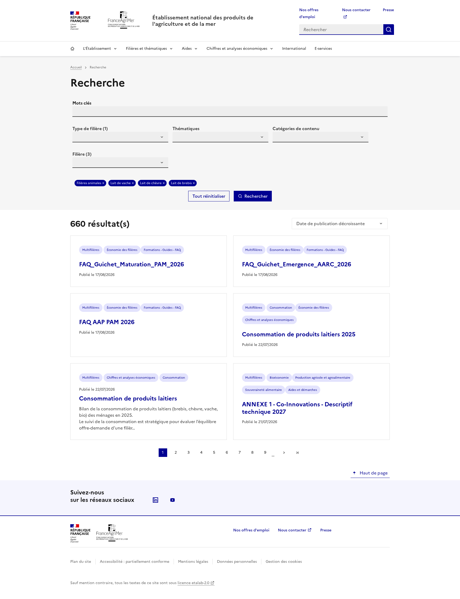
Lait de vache (120, 183)
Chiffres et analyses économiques (237, 48)
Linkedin (155, 500)
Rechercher (388, 29)
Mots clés (81, 103)
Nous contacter (292, 530)
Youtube (172, 500)
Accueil (72, 48)
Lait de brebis (181, 183)
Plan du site (80, 561)
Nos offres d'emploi (251, 530)
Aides (187, 48)
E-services (323, 48)
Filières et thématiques (146, 48)
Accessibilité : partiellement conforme (134, 561)
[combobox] (120, 137)
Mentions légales (193, 561)
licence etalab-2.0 (193, 583)
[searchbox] (79, 137)
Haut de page (373, 473)
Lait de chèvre (151, 183)
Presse (388, 10)
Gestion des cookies (284, 561)
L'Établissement (97, 48)
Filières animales (89, 183)
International (294, 48)
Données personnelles (237, 561)
